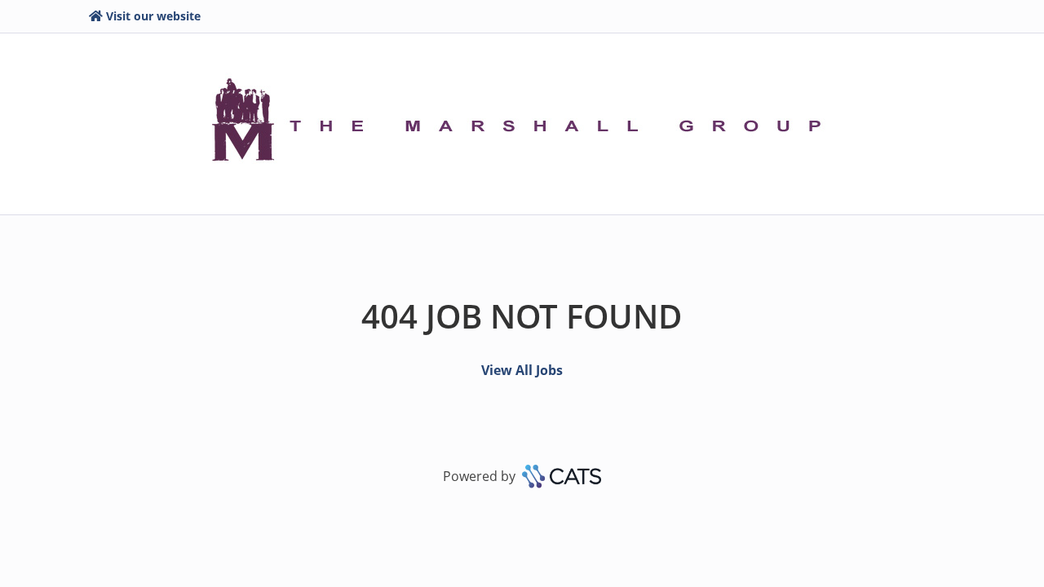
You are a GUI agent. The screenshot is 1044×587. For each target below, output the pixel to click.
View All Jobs (522, 370)
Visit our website (153, 16)
